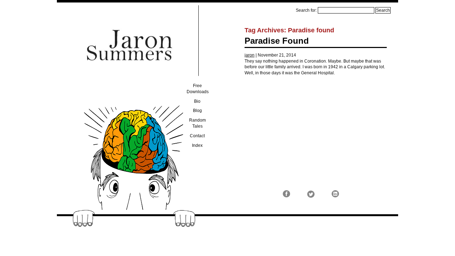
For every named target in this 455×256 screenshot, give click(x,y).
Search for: (306, 10)
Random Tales (197, 123)
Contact (197, 135)
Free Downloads (198, 88)
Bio (197, 101)
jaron (250, 55)
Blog (197, 110)
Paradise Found (277, 41)
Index (197, 145)
